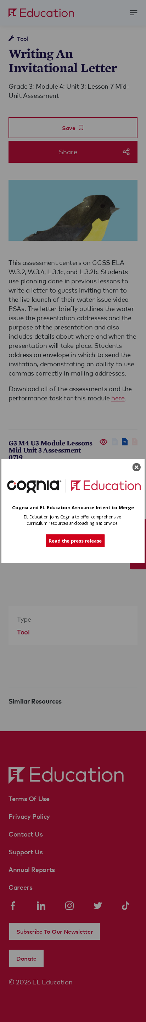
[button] (73, 507)
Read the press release (75, 541)
